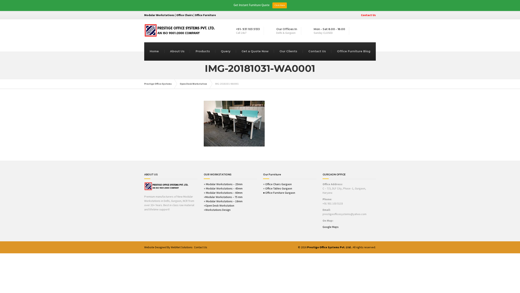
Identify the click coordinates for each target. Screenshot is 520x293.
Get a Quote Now (255, 51)
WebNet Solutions (182, 247)
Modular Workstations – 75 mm (224, 197)
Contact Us (368, 15)
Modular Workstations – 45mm (224, 188)
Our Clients (288, 51)
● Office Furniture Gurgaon (279, 193)
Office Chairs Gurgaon (278, 184)
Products (203, 51)
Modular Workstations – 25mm (224, 184)
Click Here (279, 5)
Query (225, 51)
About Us (177, 51)
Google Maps (331, 227)
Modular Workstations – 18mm (224, 201)
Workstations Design (218, 210)
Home (154, 51)
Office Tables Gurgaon (278, 188)
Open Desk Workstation (219, 205)
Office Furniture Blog (353, 51)
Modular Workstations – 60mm (224, 193)
